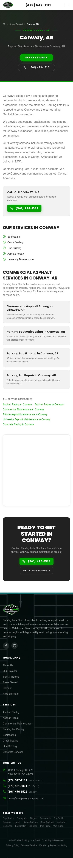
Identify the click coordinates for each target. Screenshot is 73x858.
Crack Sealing (10, 740)
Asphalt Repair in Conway (49, 404)
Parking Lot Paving (13, 729)
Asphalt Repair (11, 717)
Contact (7, 688)
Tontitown (61, 822)
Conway (7, 822)
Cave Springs (47, 822)
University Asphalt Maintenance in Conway (26, 419)
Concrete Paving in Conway (18, 424)
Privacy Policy (12, 845)
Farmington (20, 825)
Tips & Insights (11, 676)
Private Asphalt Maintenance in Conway (25, 414)
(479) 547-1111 (38, 5)
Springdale (22, 818)
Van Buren (58, 825)
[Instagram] (14, 645)
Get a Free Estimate (36, 570)
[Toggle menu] (66, 5)
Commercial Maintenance (17, 723)
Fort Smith (58, 818)
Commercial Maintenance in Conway (23, 409)
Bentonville (45, 818)
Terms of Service (29, 845)
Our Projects (10, 671)
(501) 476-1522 (39, 67)
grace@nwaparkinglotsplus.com (26, 798)
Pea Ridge (45, 825)
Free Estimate (36, 57)
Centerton (7, 825)
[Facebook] (6, 645)
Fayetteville (8, 818)
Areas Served (16, 24)
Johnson (33, 825)
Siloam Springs (30, 822)
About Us (8, 665)
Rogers (33, 818)
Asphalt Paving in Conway (17, 404)
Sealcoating (9, 735)
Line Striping (10, 746)
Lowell (17, 822)
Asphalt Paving (11, 712)
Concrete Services (13, 752)
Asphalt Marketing (58, 845)
